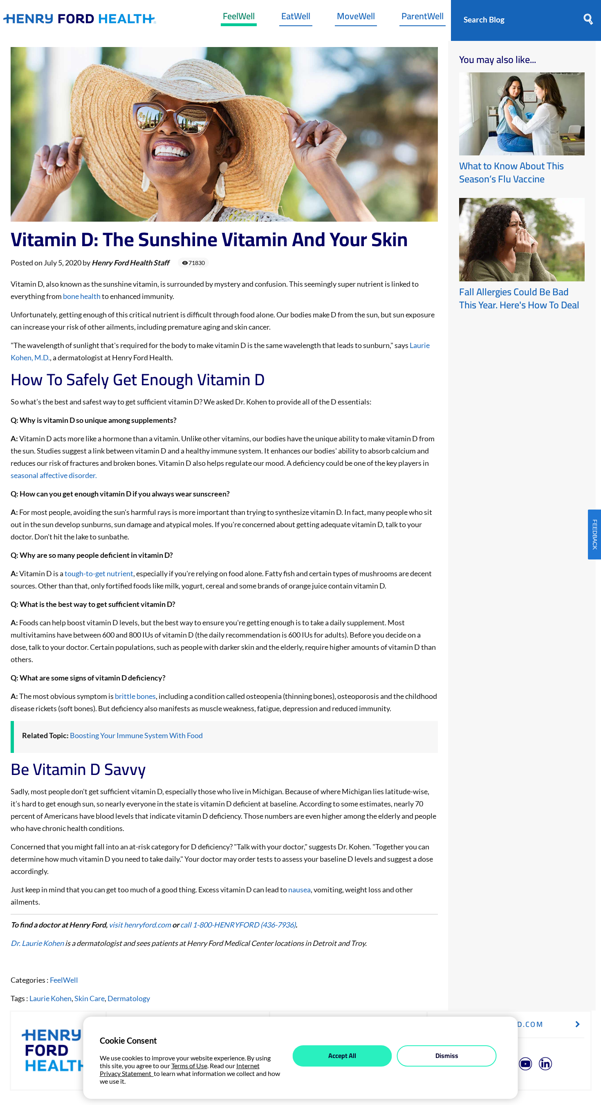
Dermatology (129, 998)
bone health (82, 296)
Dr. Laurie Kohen (37, 943)
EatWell (295, 18)
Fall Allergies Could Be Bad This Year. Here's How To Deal (519, 298)
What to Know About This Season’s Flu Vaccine (511, 172)
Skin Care (89, 998)
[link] (79, 21)
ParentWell (422, 18)
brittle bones (135, 696)
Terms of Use (189, 1065)
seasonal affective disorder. (54, 475)
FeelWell (239, 18)
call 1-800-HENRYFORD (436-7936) (238, 924)
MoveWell (356, 18)
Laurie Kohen (50, 998)
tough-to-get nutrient (99, 573)
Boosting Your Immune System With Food (136, 735)
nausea (299, 889)
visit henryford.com (140, 924)
